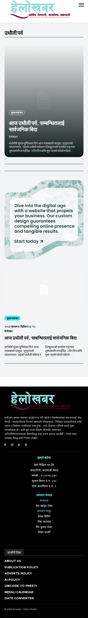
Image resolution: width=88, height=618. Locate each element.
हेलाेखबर (13, 136)
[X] (25, 445)
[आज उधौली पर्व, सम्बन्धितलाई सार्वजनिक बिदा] (44, 100)
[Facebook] (5, 445)
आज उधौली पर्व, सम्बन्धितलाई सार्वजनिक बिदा (36, 126)
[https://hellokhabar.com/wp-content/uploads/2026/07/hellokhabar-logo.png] (38, 11)
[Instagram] (12, 445)
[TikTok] (19, 445)
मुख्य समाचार (17, 112)
